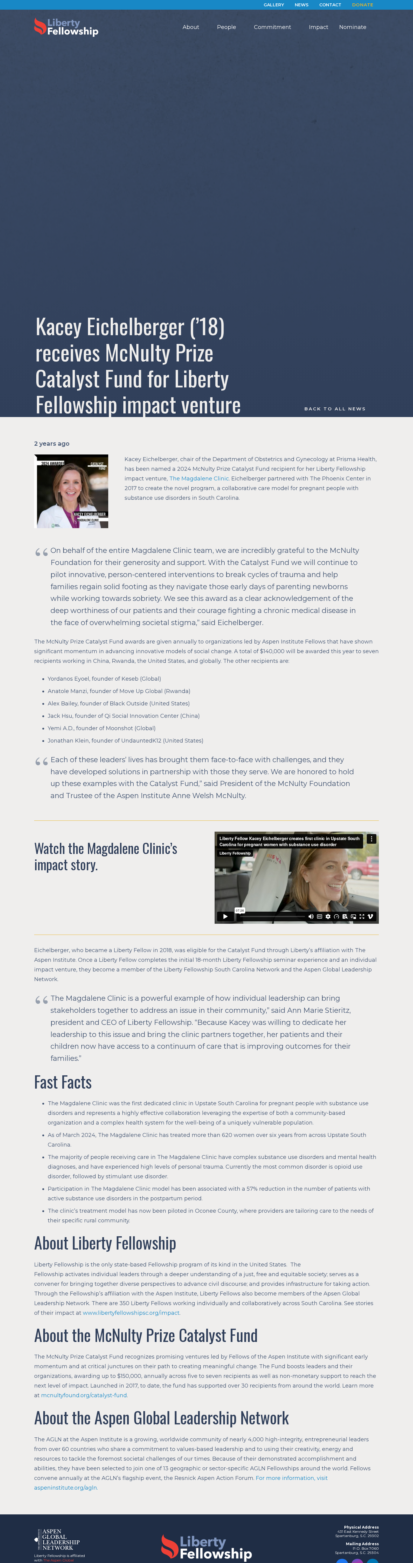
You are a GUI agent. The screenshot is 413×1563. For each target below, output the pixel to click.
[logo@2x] (66, 27)
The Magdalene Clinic (199, 478)
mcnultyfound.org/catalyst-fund (84, 1395)
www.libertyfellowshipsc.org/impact (131, 1313)
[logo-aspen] (57, 1539)
